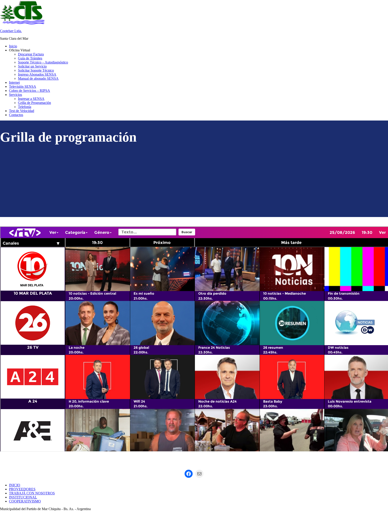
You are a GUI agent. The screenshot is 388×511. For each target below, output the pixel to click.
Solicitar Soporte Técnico (36, 70)
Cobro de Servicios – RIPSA (29, 90)
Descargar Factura (31, 54)
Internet (14, 82)
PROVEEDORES (22, 489)
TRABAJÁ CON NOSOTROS (32, 493)
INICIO (14, 485)
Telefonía (24, 107)
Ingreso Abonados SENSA (37, 74)
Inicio (13, 46)
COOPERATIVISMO (25, 501)
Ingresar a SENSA (31, 99)
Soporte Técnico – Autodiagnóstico (43, 62)
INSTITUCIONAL (23, 497)
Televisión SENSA (22, 86)
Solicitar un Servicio (32, 66)
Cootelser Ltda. (11, 31)
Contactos (16, 115)
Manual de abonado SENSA (38, 78)
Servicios (15, 94)
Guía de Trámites (30, 58)
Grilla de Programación (34, 103)
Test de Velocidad (21, 111)
